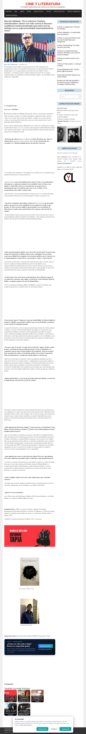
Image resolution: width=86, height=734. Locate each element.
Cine (15, 11)
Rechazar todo (42, 729)
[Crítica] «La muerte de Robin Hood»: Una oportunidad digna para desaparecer (69, 40)
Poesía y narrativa (73, 11)
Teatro (48, 11)
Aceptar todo (65, 729)
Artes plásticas (59, 11)
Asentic (13, 732)
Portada (9, 11)
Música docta (39, 11)
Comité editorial (11, 15)
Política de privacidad (10, 730)
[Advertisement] (29, 91)
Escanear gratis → (45, 646)
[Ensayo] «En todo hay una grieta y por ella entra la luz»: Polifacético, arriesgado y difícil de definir (68, 82)
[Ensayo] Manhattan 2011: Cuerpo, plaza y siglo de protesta (68, 70)
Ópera (29, 11)
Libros (22, 11)
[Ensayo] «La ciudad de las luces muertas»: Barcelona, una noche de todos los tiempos (68, 53)
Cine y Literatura (12, 64)
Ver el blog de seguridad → (45, 649)
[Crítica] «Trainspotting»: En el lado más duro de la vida (68, 46)
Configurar (54, 729)
